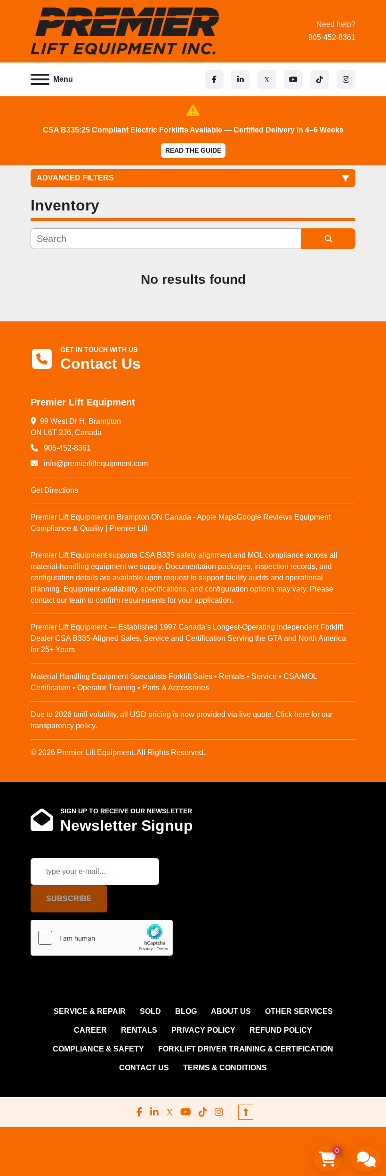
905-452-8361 (331, 37)
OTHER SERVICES (299, 1011)
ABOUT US (231, 1011)
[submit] (328, 238)
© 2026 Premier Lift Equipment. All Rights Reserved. (118, 752)
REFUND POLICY (280, 1030)
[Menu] (40, 79)
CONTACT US (144, 1068)
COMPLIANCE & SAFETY (98, 1049)
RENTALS (139, 1030)
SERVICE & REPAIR (90, 1011)
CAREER (90, 1030)
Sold (150, 1011)
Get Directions (54, 490)
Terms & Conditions (225, 1068)
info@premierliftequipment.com (95, 463)
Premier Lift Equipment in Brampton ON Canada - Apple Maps (134, 517)
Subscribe (69, 899)
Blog (186, 1011)
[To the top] (245, 1112)
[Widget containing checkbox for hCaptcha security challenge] (102, 938)
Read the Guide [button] (193, 150)
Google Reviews (264, 517)
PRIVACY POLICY (203, 1030)
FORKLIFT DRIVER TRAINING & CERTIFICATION (245, 1049)
